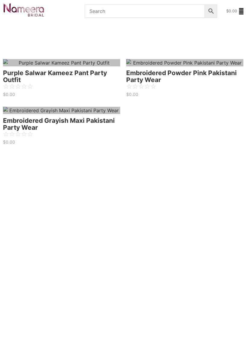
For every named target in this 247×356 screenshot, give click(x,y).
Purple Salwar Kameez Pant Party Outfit (55, 76)
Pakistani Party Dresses (30, 47)
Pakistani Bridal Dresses (27, 30)
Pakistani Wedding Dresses (92, 30)
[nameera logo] (22, 10)
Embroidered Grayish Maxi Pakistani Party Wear (59, 124)
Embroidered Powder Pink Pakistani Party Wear (181, 76)
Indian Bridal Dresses (87, 47)
